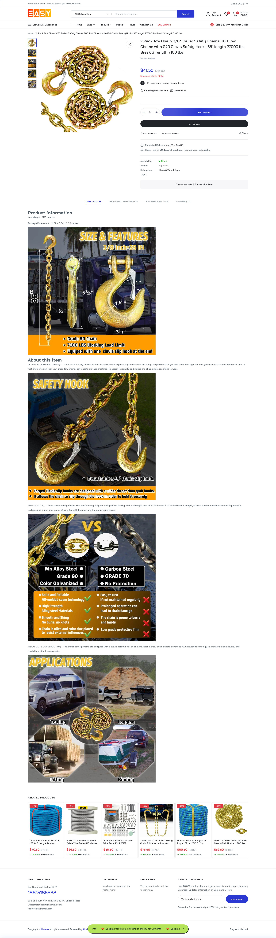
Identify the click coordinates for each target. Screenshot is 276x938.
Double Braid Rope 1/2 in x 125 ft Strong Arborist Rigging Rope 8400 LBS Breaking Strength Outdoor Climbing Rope (45, 842)
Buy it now (194, 124)
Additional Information (123, 201)
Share (245, 133)
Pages (120, 24)
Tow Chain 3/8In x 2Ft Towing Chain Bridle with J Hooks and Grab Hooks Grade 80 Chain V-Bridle (156, 842)
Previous (28, 831)
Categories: (146, 170)
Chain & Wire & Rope (169, 170)
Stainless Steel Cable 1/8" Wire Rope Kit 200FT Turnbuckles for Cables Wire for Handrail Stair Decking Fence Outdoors (119, 842)
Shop (90, 24)
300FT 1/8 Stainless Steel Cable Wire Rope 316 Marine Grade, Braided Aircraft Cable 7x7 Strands (82, 842)
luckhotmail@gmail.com (40, 908)
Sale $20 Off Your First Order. (231, 25)
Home (79, 24)
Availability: (146, 161)
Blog (132, 24)
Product (104, 24)
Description (93, 201)
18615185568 (42, 893)
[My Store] (39, 14)
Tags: (143, 174)
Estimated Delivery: (155, 145)
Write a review (147, 58)
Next (248, 831)
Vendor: (144, 165)
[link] (59, 809)
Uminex (45, 929)
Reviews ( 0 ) (183, 201)
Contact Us (146, 24)
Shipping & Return (157, 201)
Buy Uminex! (164, 24)
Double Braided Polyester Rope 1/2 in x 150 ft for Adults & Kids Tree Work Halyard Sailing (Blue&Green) (193, 842)
